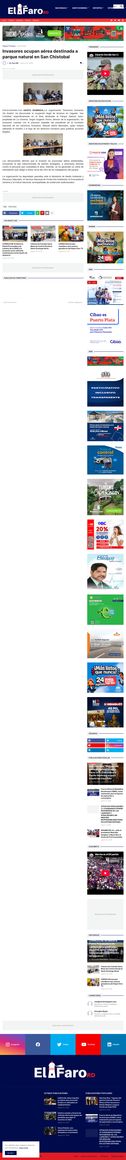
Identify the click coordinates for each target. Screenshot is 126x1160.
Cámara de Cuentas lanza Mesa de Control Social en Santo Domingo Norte (41, 246)
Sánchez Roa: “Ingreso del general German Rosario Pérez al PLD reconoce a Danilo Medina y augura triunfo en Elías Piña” (110, 1102)
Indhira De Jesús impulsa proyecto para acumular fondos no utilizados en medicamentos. (68, 1101)
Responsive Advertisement (43, 75)
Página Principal (8, 46)
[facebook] (111, 20)
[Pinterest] (42, 213)
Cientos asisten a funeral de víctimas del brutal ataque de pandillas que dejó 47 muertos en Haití (70, 1116)
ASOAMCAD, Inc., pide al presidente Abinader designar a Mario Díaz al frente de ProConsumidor (111, 833)
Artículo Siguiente (75, 302)
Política (27, 20)
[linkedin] (96, 750)
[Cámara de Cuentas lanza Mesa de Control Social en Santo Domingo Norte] (93, 969)
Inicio (4, 20)
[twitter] (115, 20)
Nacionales (61, 8)
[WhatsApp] (37, 213)
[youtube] (119, 20)
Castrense (19, 20)
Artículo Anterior (10, 302)
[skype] (115, 750)
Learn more (23, 1148)
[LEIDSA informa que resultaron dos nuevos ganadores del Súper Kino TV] (93, 982)
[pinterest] (123, 20)
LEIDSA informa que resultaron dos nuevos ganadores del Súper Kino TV (71, 246)
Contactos (104, 1156)
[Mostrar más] (52, 213)
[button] (115, 6)
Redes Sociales (117, 1156)
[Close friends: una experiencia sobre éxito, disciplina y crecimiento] (50, 1131)
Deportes (97, 8)
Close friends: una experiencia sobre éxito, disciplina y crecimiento (68, 1130)
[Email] (47, 213)
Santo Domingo (79, 8)
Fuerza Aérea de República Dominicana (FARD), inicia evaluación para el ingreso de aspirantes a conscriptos (112, 793)
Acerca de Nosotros (89, 1156)
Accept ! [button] (10, 1153)
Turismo (11, 20)
